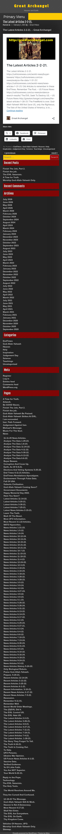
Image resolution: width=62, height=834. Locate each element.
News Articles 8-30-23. (14, 643)
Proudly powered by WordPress (25, 833)
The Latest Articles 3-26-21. (17, 721)
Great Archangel (31, 6)
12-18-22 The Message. (15, 799)
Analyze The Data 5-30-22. (16, 452)
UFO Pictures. (10, 753)
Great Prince (34, 25)
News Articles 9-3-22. (14, 663)
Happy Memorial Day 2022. (17, 493)
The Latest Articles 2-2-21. (16, 718)
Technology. (9, 780)
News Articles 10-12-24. (15, 536)
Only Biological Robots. (15, 669)
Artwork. (7, 402)
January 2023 (9, 268)
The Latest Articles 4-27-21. (17, 727)
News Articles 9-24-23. (14, 660)
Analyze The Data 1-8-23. (16, 444)
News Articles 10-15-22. (15, 542)
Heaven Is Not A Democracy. (17, 805)
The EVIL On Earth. (13, 816)
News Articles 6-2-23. (14, 620)
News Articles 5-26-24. (14, 605)
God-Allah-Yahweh (29, 147)
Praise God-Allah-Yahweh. (16, 672)
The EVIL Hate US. (12, 715)
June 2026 (8, 202)
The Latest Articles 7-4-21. (16, 735)
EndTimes (17, 147)
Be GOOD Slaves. (11, 405)
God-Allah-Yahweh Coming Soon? (20, 487)
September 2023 (11, 245)
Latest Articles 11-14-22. (15, 499)
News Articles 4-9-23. (14, 597)
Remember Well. (11, 704)
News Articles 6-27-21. (14, 626)
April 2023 (8, 260)
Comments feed (10, 384)
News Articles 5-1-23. (14, 600)
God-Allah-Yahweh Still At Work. (19, 802)
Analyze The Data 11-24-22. (17, 447)
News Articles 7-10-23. (14, 637)
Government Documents (16, 490)
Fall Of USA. (9, 481)
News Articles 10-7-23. (14, 551)
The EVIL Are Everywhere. (16, 813)
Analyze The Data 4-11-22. (16, 449)
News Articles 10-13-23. (15, 539)
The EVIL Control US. (14, 712)
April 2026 (8, 208)
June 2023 (8, 254)
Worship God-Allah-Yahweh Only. (19, 180)
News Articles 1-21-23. (14, 527)
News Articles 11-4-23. (14, 559)
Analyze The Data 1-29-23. (16, 441)
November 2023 (10, 240)
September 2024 (11, 219)
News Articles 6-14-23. (14, 614)
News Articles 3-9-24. (14, 585)
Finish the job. (10, 171)
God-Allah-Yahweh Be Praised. (18, 413)
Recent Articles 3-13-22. (15, 680)
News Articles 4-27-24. (14, 591)
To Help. (8, 750)
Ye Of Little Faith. (12, 767)
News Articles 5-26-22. (14, 602)
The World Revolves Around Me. (19, 790)
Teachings (38, 149)
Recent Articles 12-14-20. (16, 678)
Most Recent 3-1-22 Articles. (17, 522)
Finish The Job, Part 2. (14, 169)
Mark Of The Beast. (13, 516)
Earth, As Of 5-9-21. (13, 467)
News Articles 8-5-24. (14, 649)
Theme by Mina (43, 833)
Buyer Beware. (11, 461)
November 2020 (10, 323)
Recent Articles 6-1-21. (15, 686)
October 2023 (9, 242)
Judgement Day (18, 149)
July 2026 (7, 199)
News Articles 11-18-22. (15, 556)
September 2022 (11, 280)
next (54, 153)
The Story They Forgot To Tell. (18, 741)
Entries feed (9, 381)
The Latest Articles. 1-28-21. (17, 738)
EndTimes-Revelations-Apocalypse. (21, 475)
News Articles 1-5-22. (14, 530)
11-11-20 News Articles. (15, 438)
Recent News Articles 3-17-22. (18, 692)
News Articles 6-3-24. (14, 628)
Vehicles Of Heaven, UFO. (15, 823)
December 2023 (10, 237)
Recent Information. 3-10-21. (17, 689)
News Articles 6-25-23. (14, 623)
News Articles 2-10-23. (14, 568)
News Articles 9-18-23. (14, 657)
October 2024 (9, 216)
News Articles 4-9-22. (14, 594)
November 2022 (10, 274)
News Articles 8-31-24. (14, 646)
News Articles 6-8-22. (14, 634)
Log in (6, 379)
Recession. (9, 698)
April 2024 (8, 225)
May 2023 (7, 257)
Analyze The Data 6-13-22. (16, 455)
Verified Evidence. (12, 764)
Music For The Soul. (13, 431)
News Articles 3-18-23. (14, 574)
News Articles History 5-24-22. (18, 666)
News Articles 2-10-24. (14, 571)
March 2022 (8, 297)
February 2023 (10, 266)
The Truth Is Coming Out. (16, 747)
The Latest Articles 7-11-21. (17, 730)
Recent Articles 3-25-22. (15, 683)
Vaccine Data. (10, 761)
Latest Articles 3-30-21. (15, 504)
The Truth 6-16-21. (12, 744)
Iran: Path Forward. (12, 422)
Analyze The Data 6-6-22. (16, 458)
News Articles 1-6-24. (14, 533)
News (5, 434)
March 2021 (8, 312)
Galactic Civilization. (14, 484)
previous (10, 153)
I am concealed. (10, 419)
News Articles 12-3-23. (14, 565)
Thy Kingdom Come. (14, 819)
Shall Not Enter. (11, 810)
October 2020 (9, 326)
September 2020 (11, 329)
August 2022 (9, 283)
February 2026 (10, 214)
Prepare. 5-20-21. (12, 675)
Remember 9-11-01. (13, 701)
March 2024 (8, 228)
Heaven (41, 147)
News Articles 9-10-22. (14, 652)
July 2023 (7, 251)
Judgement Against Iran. (15, 425)
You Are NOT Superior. (14, 770)
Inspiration (7, 149)
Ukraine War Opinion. (14, 756)
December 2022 (10, 271)
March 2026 (8, 211)
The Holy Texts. (10, 786)
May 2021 (7, 306)
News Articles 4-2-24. (14, 588)
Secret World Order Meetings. (18, 706)
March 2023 (8, 263)
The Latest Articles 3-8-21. (16, 724)
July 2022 (7, 286)
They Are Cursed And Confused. (18, 795)
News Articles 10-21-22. (15, 545)
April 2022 (8, 294)
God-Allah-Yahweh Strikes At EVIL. (20, 416)
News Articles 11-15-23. (15, 553)
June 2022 (8, 289)
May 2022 (7, 292)
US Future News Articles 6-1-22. (19, 758)
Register (7, 376)
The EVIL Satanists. (12, 174)
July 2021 (7, 300)
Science (29, 149)
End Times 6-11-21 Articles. (17, 473)
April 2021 (8, 309)
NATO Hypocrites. (12, 525)
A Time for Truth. (11, 177)
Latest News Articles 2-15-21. (18, 510)
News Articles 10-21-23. (15, 548)
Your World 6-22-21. (13, 773)
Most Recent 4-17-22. (14, 808)
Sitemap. (7, 829)
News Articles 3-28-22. (14, 576)
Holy (47, 147)
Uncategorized (49, 149)
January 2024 (9, 234)
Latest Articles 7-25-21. (15, 507)
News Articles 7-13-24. (14, 640)
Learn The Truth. (12, 513)
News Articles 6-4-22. (14, 631)
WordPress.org (10, 387)
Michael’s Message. (12, 428)
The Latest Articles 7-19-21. (17, 732)
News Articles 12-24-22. (15, 562)
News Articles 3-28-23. (14, 579)
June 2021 (8, 303)
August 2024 (9, 222)
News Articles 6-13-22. (14, 611)
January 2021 (9, 318)
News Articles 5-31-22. (14, 608)
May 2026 (7, 205)
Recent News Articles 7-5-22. (18, 695)
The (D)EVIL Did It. (13, 709)
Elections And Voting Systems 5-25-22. (23, 470)
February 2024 (10, 231)
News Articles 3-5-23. (14, 582)
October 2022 (9, 277)
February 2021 (10, 315)
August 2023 (9, 248)
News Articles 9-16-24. (14, 654)
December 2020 (10, 320)
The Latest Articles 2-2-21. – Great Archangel (27, 30)
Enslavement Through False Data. (20, 478)
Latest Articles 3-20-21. (15, 501)
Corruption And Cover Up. (16, 464)
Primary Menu (14, 17)
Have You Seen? (12, 496)
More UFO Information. (15, 519)
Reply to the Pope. (12, 777)
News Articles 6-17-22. (14, 617)
